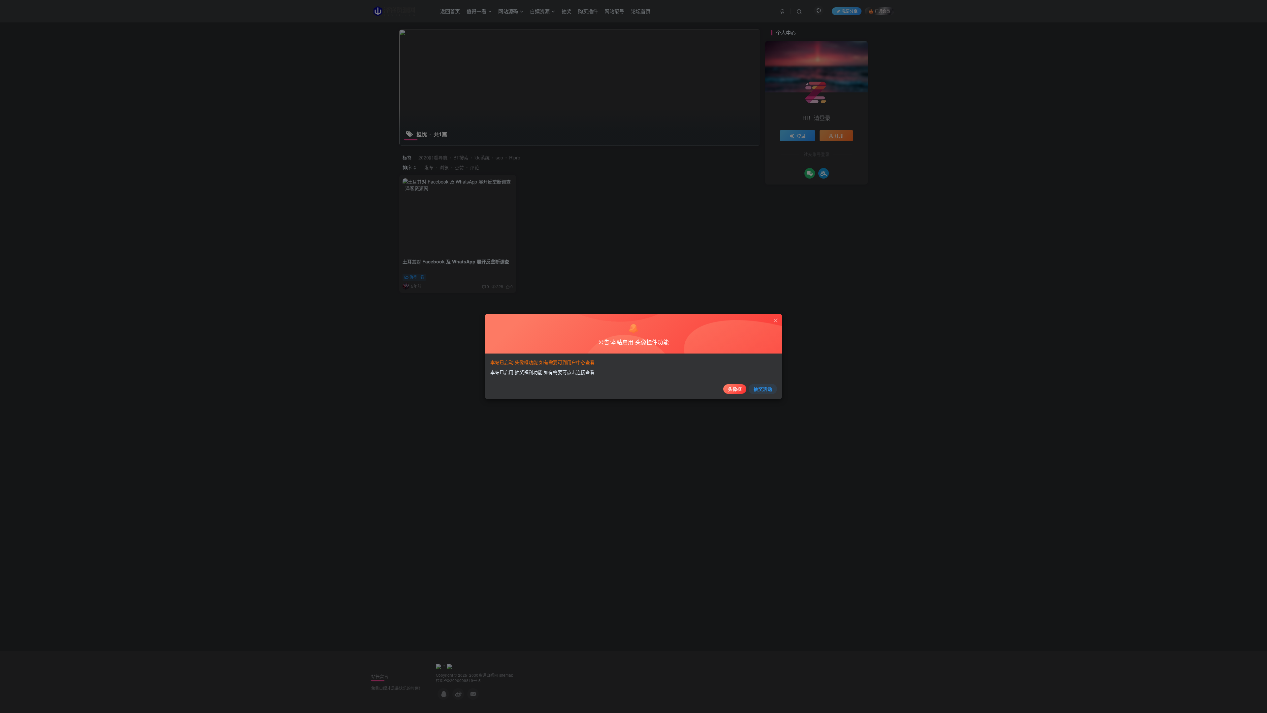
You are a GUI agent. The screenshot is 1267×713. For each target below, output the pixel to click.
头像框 (735, 389)
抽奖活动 (763, 389)
